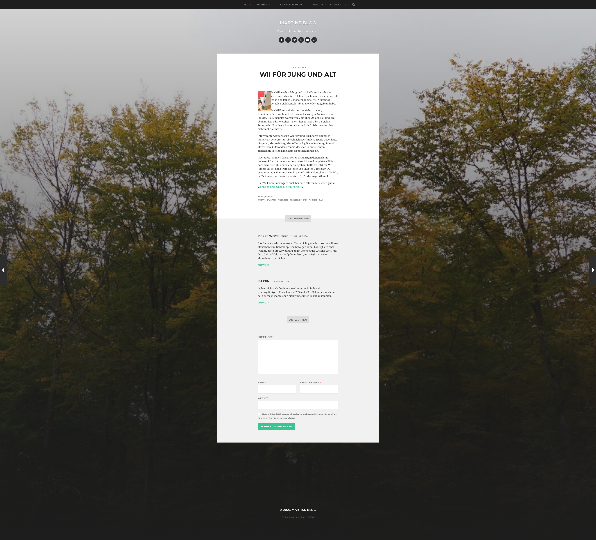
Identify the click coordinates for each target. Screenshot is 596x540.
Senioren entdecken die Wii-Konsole (280, 186)
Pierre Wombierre (273, 236)
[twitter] (294, 40)
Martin (263, 281)
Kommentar (265, 337)
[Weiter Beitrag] (592, 270)
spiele (313, 199)
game (262, 199)
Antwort (263, 265)
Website (263, 398)
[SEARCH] (353, 4)
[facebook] (281, 40)
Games (269, 196)
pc (306, 199)
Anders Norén (305, 517)
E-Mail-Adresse (310, 382)
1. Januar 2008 (299, 236)
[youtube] (307, 40)
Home (247, 4)
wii (321, 199)
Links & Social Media (290, 4)
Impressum (316, 4)
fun (262, 196)
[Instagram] (288, 40)
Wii (314, 99)
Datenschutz (337, 4)
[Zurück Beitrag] (3, 270)
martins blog (298, 22)
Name (262, 382)
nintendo (296, 199)
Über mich (263, 4)
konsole (283, 199)
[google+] (314, 40)
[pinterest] (301, 40)
